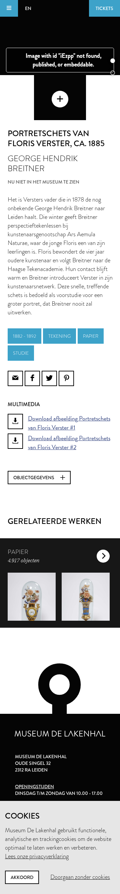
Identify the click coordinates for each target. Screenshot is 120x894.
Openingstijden (34, 786)
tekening (59, 336)
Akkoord (22, 877)
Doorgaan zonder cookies (80, 877)
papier (90, 336)
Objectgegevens (34, 477)
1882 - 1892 (24, 336)
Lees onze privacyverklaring (37, 856)
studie (21, 353)
